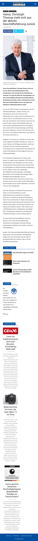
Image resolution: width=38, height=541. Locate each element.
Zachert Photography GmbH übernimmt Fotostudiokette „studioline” (22, 272)
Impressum (9, 535)
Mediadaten (16, 535)
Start (3, 8)
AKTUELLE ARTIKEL (9, 248)
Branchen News (12, 11)
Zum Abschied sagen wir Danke (23, 252)
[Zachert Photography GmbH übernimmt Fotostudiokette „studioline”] (7, 271)
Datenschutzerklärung (26, 535)
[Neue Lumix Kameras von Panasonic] (7, 262)
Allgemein (8, 8)
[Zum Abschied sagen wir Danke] (7, 258)
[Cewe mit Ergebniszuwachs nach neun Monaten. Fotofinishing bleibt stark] (10, 331)
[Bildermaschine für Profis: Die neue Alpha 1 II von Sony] (10, 398)
